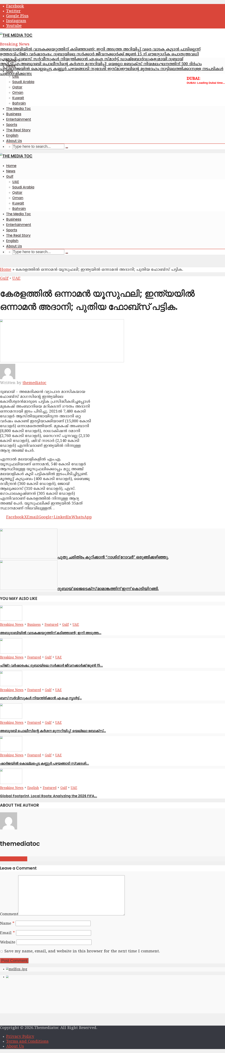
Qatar (17, 87)
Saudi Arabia (23, 81)
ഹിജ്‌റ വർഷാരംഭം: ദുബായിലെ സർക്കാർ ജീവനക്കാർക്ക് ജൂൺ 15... (51, 665)
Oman (17, 92)
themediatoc (34, 383)
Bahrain (19, 103)
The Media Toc (18, 108)
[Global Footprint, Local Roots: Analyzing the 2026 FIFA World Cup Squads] (11, 783)
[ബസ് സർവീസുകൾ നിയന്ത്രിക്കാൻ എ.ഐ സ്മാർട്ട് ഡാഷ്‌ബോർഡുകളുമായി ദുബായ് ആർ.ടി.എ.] (11, 685)
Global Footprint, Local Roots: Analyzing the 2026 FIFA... (48, 795)
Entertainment (18, 119)
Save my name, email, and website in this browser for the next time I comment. (82, 951)
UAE (15, 76)
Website (7, 942)
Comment (9, 914)
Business (13, 113)
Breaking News (11, 625)
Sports (11, 124)
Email (7, 933)
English (12, 135)
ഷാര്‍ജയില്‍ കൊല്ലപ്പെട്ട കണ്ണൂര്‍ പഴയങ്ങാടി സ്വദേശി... (44, 763)
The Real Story (18, 130)
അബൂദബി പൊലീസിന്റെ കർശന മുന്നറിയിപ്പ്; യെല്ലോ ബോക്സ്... (53, 730)
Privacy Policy (20, 1036)
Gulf (9, 71)
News (10, 65)
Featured (51, 625)
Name (7, 923)
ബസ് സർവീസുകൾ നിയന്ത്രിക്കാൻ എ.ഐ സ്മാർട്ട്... (41, 697)
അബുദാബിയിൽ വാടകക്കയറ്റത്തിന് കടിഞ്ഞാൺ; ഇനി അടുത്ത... (50, 632)
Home (11, 60)
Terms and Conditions (27, 1041)
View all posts (13, 858)
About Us (14, 140)
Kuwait (18, 97)
